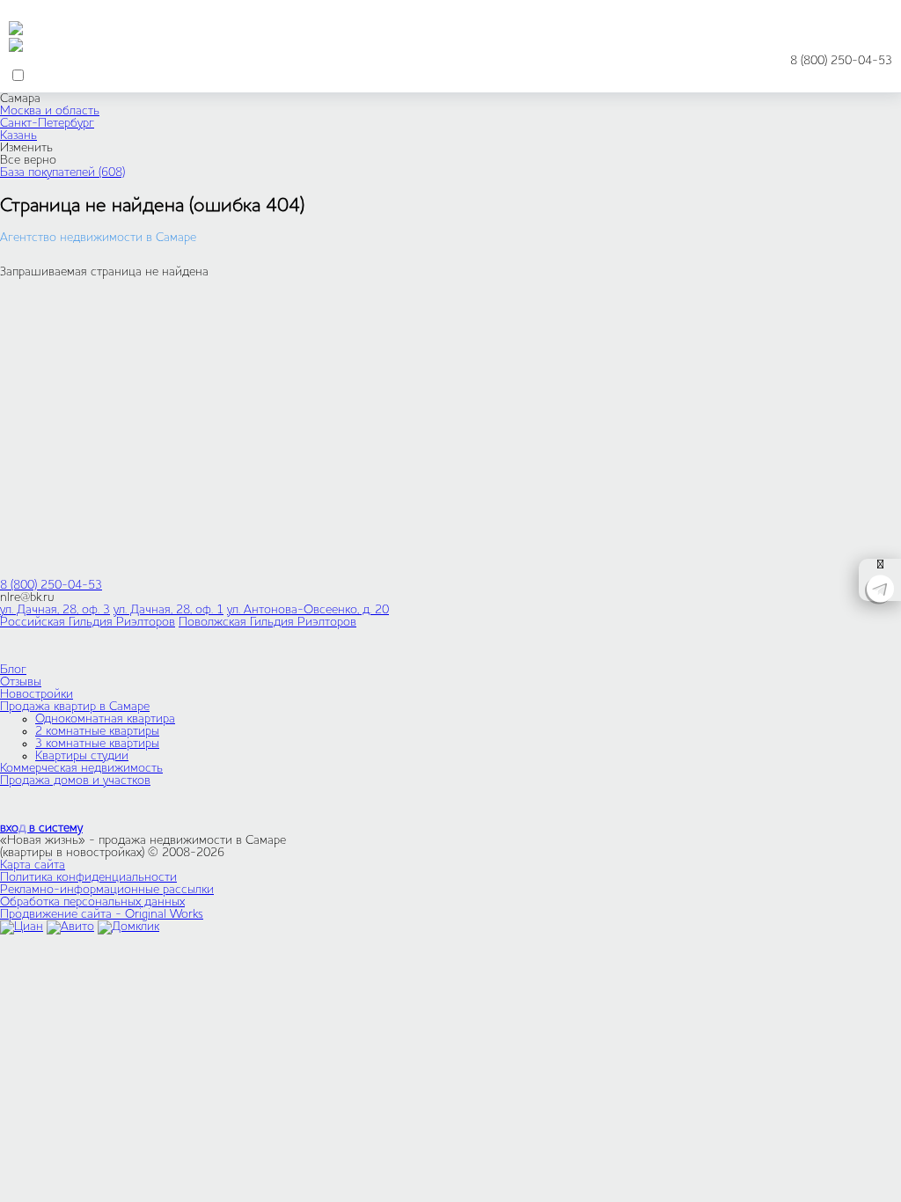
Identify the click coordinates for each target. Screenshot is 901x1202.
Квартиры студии (81, 756)
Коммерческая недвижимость (81, 768)
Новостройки (36, 694)
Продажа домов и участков (75, 780)
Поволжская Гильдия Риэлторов (267, 622)
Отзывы (20, 682)
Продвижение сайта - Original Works (101, 914)
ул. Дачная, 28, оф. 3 (55, 610)
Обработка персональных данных (92, 902)
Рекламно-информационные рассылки (107, 889)
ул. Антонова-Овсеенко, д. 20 (308, 610)
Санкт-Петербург (47, 123)
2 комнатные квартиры (97, 731)
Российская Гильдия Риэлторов (87, 622)
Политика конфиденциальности (88, 877)
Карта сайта (32, 865)
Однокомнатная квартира (105, 719)
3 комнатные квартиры (97, 743)
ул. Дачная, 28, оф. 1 (168, 610)
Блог (13, 669)
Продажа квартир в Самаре (75, 706)
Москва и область (49, 111)
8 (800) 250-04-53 (841, 61)
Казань (18, 135)
